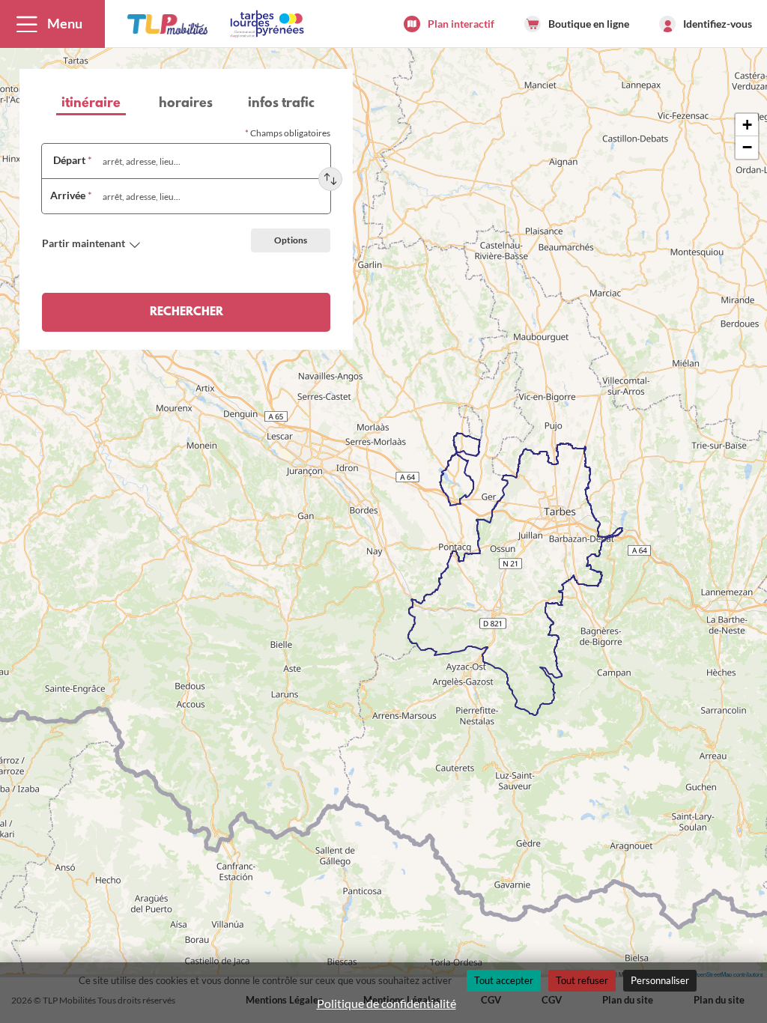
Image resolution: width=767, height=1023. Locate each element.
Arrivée (71, 195)
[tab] (91, 105)
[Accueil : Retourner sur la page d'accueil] (167, 24)
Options (290, 240)
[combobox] (211, 161)
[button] (52, 24)
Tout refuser (582, 980)
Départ (72, 160)
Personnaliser (660, 980)
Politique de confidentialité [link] (386, 1003)
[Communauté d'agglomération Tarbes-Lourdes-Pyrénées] (266, 24)
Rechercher (186, 312)
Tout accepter (503, 980)
